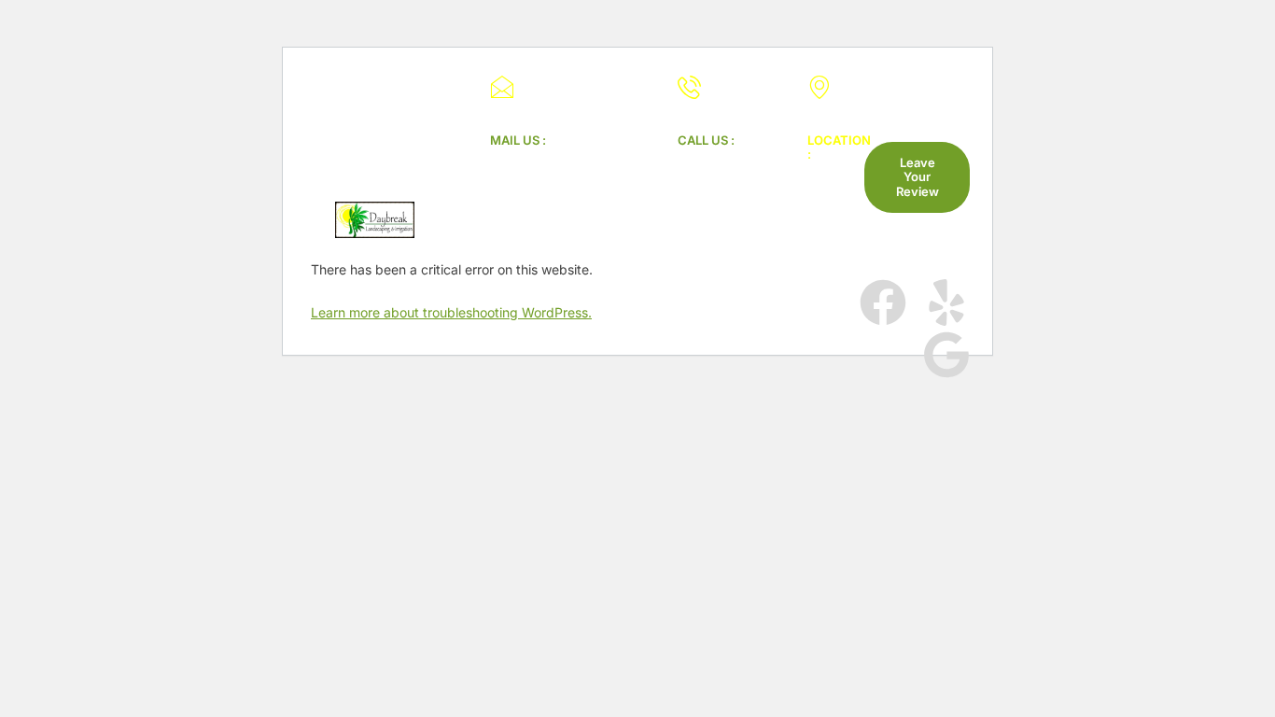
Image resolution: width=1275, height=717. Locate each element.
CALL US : (706, 140)
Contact (714, 349)
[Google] (946, 354)
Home (556, 334)
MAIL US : (518, 140)
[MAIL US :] (501, 87)
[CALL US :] (689, 87)
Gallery (738, 334)
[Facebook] (883, 302)
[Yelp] (946, 302)
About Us (645, 334)
